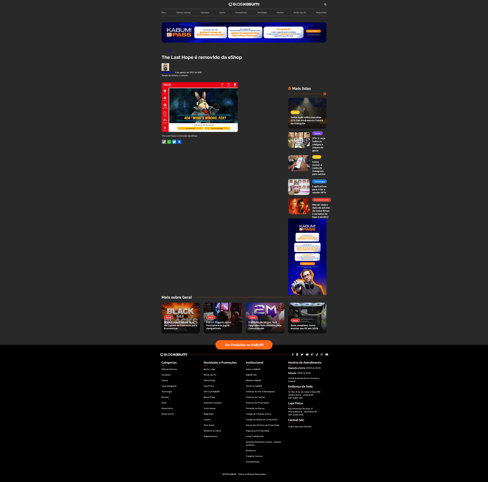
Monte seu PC (168, 413)
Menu (164, 12)
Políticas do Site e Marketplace (260, 391)
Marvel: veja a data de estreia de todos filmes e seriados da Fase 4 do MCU (321, 211)
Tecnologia (262, 12)
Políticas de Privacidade (257, 402)
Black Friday (209, 397)
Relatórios (251, 450)
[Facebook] (293, 354)
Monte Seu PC (300, 12)
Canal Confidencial (254, 436)
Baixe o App (209, 369)
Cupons (207, 419)
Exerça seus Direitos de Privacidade (262, 425)
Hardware (205, 12)
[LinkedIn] (297, 354)
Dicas (316, 156)
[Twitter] (302, 354)
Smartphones (241, 12)
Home (169, 50)
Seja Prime (209, 385)
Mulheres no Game (212, 430)
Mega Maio (209, 413)
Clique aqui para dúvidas (299, 426)
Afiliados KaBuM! (253, 380)
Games (222, 12)
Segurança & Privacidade (257, 430)
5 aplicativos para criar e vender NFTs (319, 189)
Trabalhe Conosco (254, 456)
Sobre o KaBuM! (253, 369)
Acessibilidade (253, 461)
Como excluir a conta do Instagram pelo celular (319, 168)
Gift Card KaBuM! (212, 391)
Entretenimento (321, 199)
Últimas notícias (183, 12)
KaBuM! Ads (251, 374)
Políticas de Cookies (255, 397)
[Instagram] (322, 354)
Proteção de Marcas (255, 408)
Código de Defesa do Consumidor (262, 419)
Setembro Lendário (213, 402)
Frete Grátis (209, 425)
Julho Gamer (210, 408)
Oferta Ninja (209, 380)
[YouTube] (307, 354)
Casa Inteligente (169, 385)
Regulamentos (210, 436)
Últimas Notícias (169, 369)
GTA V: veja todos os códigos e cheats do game (318, 144)
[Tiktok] (317, 354)
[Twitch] (312, 354)
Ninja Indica (321, 12)
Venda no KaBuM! (254, 385)
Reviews (280, 12)
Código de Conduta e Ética (258, 413)
